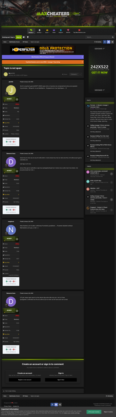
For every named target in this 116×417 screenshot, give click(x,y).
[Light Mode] (28, 37)
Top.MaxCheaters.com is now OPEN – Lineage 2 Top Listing (43, 62)
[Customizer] (24, 37)
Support (61, 32)
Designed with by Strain (10, 403)
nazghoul (11, 221)
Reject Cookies (108, 412)
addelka (92, 190)
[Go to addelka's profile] (87, 189)
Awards (68, 32)
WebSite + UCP (94, 188)
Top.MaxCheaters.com (79, 32)
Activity (39, 32)
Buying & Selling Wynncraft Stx (99, 155)
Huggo (92, 182)
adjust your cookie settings (71, 413)
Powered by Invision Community (103, 405)
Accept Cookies (94, 412)
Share (65, 74)
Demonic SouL (11, 153)
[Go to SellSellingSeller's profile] (87, 172)
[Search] (113, 37)
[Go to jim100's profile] (6, 74)
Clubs (54, 32)
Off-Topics (24, 75)
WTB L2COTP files (95, 180)
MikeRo (92, 211)
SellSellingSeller (94, 175)
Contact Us (16, 406)
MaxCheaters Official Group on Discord (43, 57)
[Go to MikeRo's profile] (87, 208)
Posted (100, 108)
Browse (31, 32)
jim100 (13, 73)
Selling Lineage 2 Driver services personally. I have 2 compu (98, 197)
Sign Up (18, 37)
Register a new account (24, 379)
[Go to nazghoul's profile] (11, 230)
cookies (28, 413)
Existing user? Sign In (8, 37)
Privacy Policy (7, 406)
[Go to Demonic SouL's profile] (11, 162)
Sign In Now (61, 379)
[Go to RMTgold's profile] (87, 126)
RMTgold (94, 129)
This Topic (105, 37)
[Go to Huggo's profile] (87, 181)
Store (46, 32)
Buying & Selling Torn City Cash (99, 136)
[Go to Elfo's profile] (87, 105)
